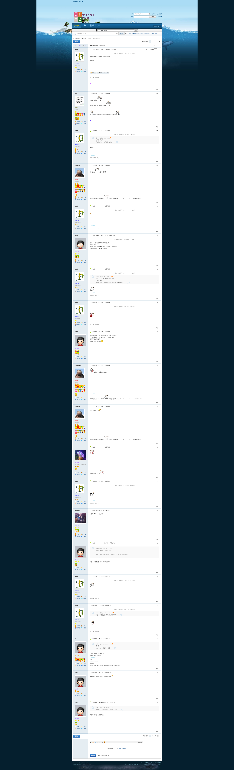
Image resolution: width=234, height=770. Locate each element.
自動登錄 (153, 14)
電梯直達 (152, 49)
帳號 (132, 14)
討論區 (78, 38)
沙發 (157, 93)
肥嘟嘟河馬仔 (78, 165)
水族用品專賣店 (97, 38)
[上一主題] (156, 45)
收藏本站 (81, 1)
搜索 (98, 25)
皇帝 (130, 33)
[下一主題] (158, 45)
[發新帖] (76, 41)
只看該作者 (107, 49)
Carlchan (77, 447)
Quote (100, 742)
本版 (115, 33)
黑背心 (143, 33)
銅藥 (153, 33)
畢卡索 (147, 33)
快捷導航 (156, 26)
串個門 (78, 69)
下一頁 (156, 41)
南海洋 (76, 49)
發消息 (84, 71)
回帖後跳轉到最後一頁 (103, 755)
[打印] (154, 45)
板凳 (157, 130)
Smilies (104, 742)
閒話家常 (84, 38)
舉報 (157, 89)
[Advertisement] (117, 7)
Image (95, 742)
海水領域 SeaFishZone (74, 38)
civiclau (76, 543)
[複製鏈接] (102, 45)
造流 (139, 33)
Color (93, 742)
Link (98, 742)
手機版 (92, 25)
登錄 (120, 748)
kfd (75, 638)
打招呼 (78, 71)
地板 (157, 165)
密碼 (132, 16)
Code (102, 742)
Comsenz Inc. (82, 764)
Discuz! (80, 762)
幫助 (85, 25)
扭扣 (156, 33)
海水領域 (77, 25)
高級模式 (140, 742)
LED (133, 33)
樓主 (147, 49)
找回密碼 (159, 14)
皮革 (150, 33)
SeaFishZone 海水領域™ (155, 762)
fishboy (76, 672)
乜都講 (89, 38)
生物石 (136, 33)
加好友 (84, 69)
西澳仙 (76, 235)
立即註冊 (159, 16)
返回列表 (145, 41)
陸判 (76, 93)
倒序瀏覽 (113, 49)
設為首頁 (75, 1)
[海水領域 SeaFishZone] (85, 21)
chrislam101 (77, 510)
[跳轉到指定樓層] (158, 49)
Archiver (141, 762)
